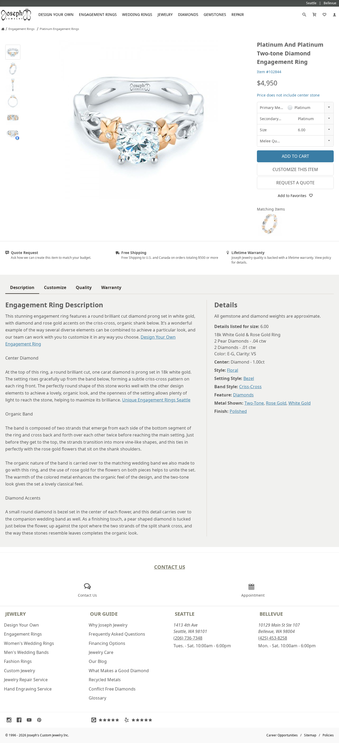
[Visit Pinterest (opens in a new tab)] (40, 720)
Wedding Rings (137, 14)
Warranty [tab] (111, 287)
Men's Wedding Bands (26, 652)
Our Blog (98, 661)
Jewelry (165, 14)
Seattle (184, 613)
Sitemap (310, 735)
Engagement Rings (98, 14)
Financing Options (107, 643)
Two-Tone (254, 403)
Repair (237, 14)
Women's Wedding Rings (29, 643)
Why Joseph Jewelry (108, 625)
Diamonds (188, 14)
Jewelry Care (101, 652)
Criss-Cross (250, 387)
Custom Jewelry (19, 671)
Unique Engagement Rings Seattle (156, 400)
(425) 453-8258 (272, 638)
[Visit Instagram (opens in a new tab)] (10, 720)
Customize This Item (295, 169)
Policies (328, 735)
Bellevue (271, 613)
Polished (238, 411)
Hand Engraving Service (28, 689)
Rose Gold (276, 403)
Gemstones (215, 14)
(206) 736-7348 (187, 638)
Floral (232, 370)
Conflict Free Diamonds (112, 689)
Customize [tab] (55, 287)
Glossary (97, 698)
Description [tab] (22, 287)
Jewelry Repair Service (26, 680)
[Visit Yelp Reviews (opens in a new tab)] (139, 720)
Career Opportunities (282, 735)
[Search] (304, 15)
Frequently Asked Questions (117, 634)
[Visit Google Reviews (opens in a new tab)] (106, 720)
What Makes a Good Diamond (119, 671)
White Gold (299, 403)
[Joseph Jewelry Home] (3, 28)
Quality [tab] (84, 287)
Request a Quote (295, 183)
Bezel (248, 378)
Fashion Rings (18, 661)
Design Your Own (56, 14)
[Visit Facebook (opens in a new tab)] (20, 720)
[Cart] (314, 15)
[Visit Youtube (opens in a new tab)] (30, 720)
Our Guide (104, 613)
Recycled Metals (105, 680)
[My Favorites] (324, 15)
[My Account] (334, 15)
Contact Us (169, 566)
